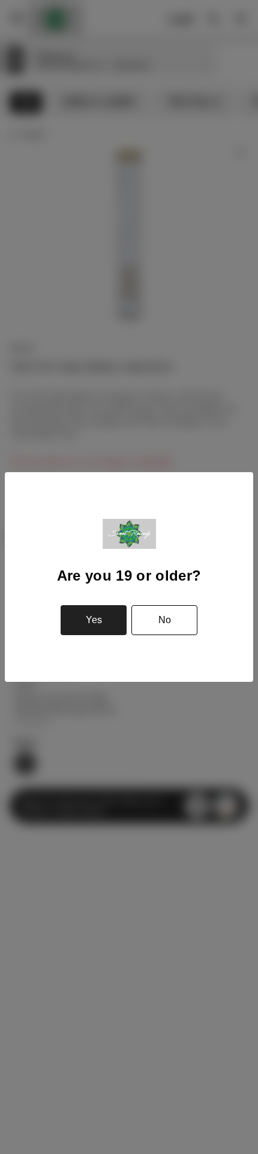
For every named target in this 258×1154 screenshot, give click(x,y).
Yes (94, 620)
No (164, 620)
